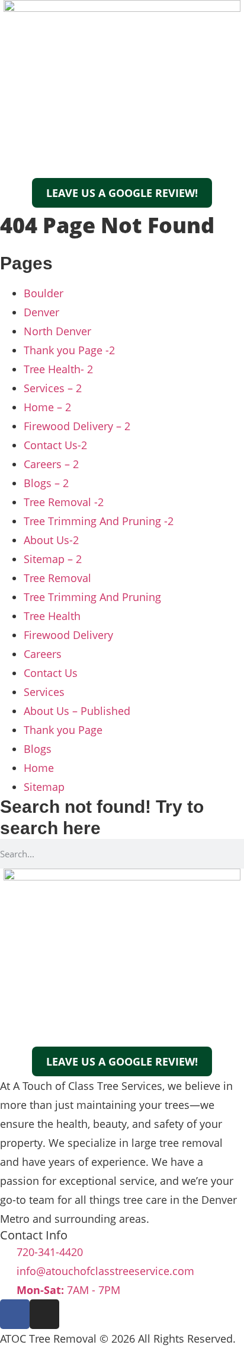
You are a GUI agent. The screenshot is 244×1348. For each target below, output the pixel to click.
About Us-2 (51, 540)
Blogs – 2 (46, 483)
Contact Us (51, 673)
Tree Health (52, 616)
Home (39, 768)
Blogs (38, 749)
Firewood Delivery (68, 635)
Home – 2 (47, 407)
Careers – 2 (51, 464)
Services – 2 (53, 388)
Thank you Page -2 (69, 350)
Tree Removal (57, 578)
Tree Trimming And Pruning (92, 597)
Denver (41, 312)
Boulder (43, 293)
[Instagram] (44, 1314)
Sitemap (44, 787)
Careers (43, 654)
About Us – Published (77, 711)
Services (44, 692)
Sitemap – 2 (53, 559)
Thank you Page (63, 730)
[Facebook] (15, 1314)
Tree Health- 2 (58, 369)
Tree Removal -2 (64, 502)
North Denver (57, 331)
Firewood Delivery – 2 (77, 426)
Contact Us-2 (55, 445)
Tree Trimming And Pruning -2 (99, 521)
